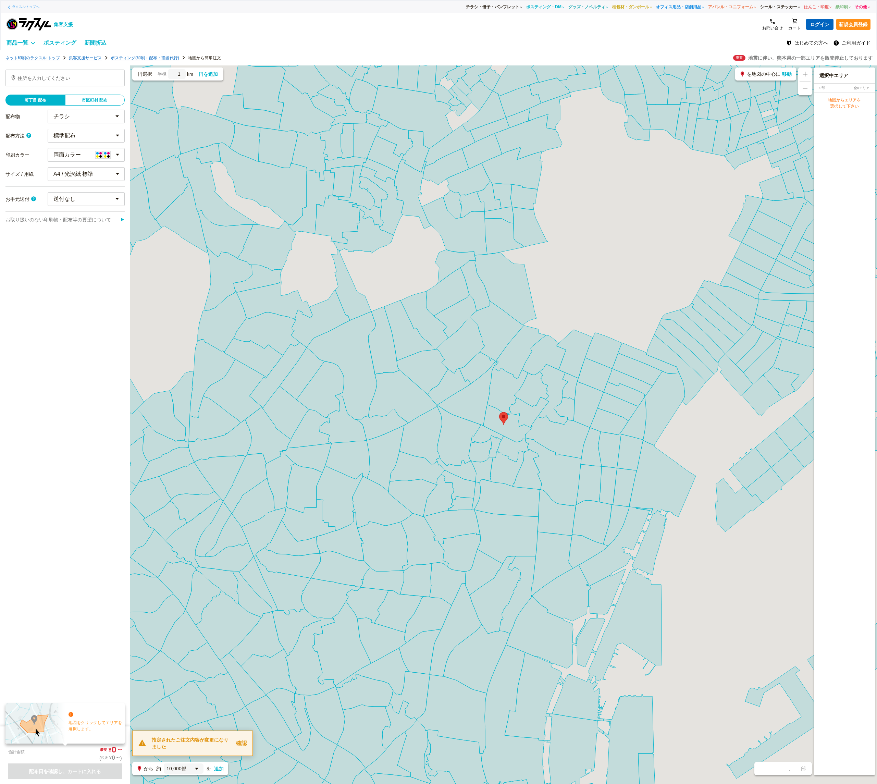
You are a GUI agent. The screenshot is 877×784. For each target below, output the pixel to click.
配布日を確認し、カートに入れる (65, 771)
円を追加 (208, 74)
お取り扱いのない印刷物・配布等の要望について (65, 219)
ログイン (819, 24)
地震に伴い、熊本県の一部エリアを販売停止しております (810, 58)
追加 (219, 768)
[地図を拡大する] (805, 74)
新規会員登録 (853, 24)
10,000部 (176, 768)
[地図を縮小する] (805, 88)
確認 (241, 743)
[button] (503, 418)
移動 (787, 74)
